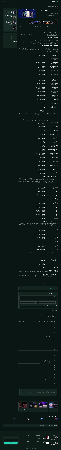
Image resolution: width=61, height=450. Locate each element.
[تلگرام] (28, 393)
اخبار (57, 4)
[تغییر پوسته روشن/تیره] (5, 1)
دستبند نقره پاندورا (51, 425)
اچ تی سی (28, 441)
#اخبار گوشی (50, 283)
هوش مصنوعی (45, 4)
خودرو (50, 4)
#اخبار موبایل (46, 283)
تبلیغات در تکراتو (38, 435)
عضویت (11, 442)
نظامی (32, 4)
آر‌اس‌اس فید (38, 441)
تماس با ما (39, 438)
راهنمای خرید (38, 4)
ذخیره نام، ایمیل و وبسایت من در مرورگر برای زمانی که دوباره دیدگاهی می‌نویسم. (47, 305)
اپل (55, 6)
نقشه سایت (38, 439)
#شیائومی (37, 283)
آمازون (28, 435)
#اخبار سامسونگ (55, 283)
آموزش (28, 436)
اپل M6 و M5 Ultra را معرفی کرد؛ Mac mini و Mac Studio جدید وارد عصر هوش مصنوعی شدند (43, 410)
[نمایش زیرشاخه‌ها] (52, 4)
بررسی (34, 4)
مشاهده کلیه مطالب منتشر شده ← (50, 288)
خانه (57, 6)
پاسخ (54, 317)
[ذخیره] (50, 403)
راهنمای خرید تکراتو (53, 26)
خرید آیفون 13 (36, 34)
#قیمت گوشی (33, 283)
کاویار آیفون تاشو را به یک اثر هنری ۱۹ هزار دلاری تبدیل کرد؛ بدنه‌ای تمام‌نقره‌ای (33, 410)
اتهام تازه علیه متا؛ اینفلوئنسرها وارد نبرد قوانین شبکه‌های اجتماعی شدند (22, 419)
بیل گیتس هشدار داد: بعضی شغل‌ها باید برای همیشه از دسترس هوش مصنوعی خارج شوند (9, 22)
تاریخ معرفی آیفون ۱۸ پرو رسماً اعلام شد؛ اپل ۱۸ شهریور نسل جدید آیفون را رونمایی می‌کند (53, 410)
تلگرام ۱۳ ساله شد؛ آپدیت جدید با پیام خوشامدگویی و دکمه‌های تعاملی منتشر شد (36, 419)
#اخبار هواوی (41, 283)
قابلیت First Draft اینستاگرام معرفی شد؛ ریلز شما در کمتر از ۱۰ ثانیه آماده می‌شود (50, 419)
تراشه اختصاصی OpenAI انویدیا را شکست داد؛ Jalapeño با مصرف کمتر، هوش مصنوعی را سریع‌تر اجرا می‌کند (8, 27)
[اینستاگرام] (30, 393)
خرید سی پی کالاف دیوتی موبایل (43, 425)
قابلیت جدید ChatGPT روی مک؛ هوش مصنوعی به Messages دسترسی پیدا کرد (8, 419)
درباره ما (39, 436)
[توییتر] (32, 393)
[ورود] (8, 1)
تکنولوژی (54, 4)
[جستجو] (3, 1)
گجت (41, 4)
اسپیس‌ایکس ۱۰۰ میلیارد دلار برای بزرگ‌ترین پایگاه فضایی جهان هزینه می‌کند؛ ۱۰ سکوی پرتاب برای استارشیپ (8, 16)
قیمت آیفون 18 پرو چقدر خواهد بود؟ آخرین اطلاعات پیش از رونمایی (23, 409)
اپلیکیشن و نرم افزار (27, 439)
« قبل (57, 386)
